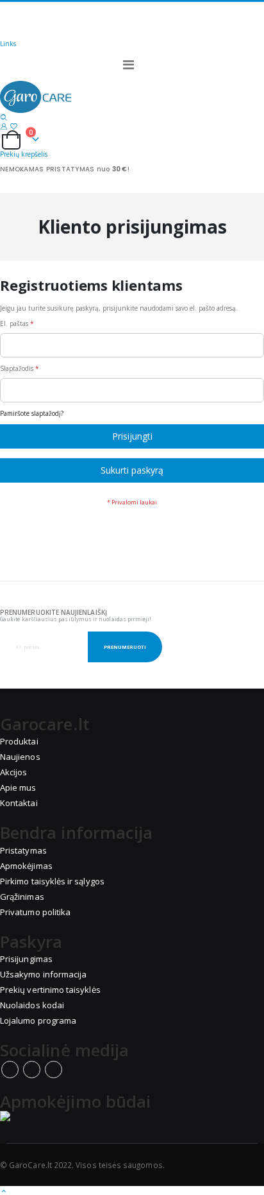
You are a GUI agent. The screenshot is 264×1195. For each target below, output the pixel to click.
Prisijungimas (26, 959)
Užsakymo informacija (43, 974)
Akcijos (13, 772)
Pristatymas (23, 850)
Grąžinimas (22, 896)
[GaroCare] (132, 97)
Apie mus (18, 787)
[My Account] (4, 125)
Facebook (10, 1069)
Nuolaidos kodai (32, 1005)
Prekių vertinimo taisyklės (50, 989)
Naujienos (20, 756)
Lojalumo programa (38, 1020)
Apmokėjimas (26, 866)
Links (8, 43)
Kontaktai (19, 803)
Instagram (53, 1069)
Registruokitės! (44, 29)
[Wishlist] (13, 125)
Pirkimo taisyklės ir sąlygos (52, 881)
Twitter (31, 1069)
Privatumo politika (35, 912)
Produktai (19, 741)
